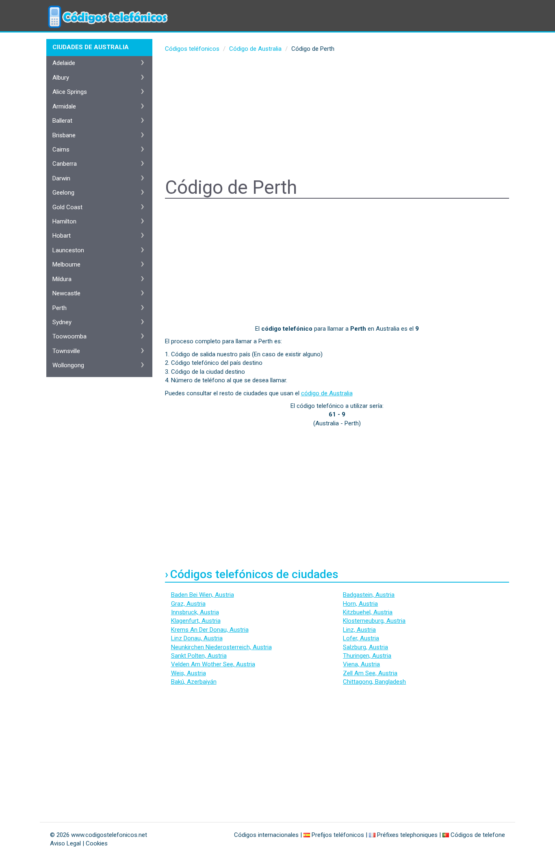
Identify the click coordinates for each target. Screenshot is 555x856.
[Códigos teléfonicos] (107, 10)
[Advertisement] (337, 116)
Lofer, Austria (361, 638)
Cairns (60, 149)
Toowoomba (69, 336)
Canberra (64, 163)
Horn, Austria (360, 603)
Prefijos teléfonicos (338, 835)
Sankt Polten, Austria (199, 655)
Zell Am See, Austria (370, 673)
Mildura (62, 279)
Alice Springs (69, 91)
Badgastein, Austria (369, 594)
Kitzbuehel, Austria (367, 612)
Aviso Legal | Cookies (79, 843)
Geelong (63, 192)
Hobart (61, 235)
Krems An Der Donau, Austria (210, 629)
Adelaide (63, 63)
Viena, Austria (361, 664)
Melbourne (66, 264)
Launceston (68, 250)
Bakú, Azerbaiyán (194, 681)
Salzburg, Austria (365, 647)
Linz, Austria (359, 629)
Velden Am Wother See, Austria (213, 664)
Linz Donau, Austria (197, 638)
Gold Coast (67, 207)
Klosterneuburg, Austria (374, 620)
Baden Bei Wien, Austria (202, 594)
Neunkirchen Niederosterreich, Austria (221, 647)
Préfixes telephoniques (407, 835)
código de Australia (327, 393)
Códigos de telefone (478, 835)
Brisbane (64, 135)
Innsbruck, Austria (195, 612)
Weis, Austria (188, 673)
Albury (60, 77)
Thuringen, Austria (367, 655)
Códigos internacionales (266, 835)
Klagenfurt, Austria (196, 620)
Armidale (64, 106)
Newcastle (66, 293)
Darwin (61, 178)
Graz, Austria (188, 603)
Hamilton (64, 221)
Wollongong (68, 365)
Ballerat (62, 120)
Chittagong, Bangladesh (374, 681)
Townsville (66, 351)
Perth (59, 308)
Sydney (62, 322)
